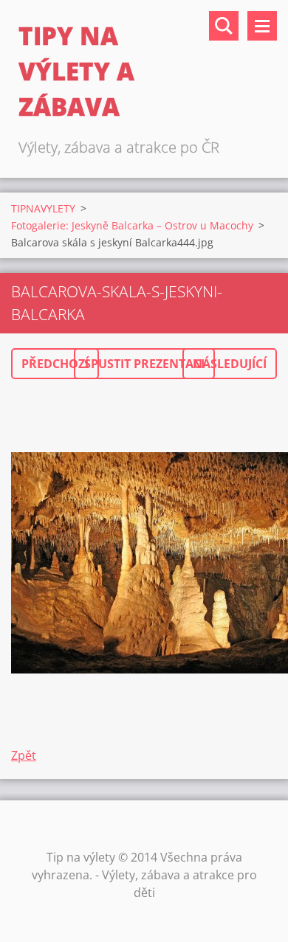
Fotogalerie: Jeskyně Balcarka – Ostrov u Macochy (132, 225)
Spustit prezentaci (144, 364)
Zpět (23, 755)
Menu (262, 26)
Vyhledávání (224, 26)
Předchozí (55, 364)
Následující (230, 364)
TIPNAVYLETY (43, 208)
